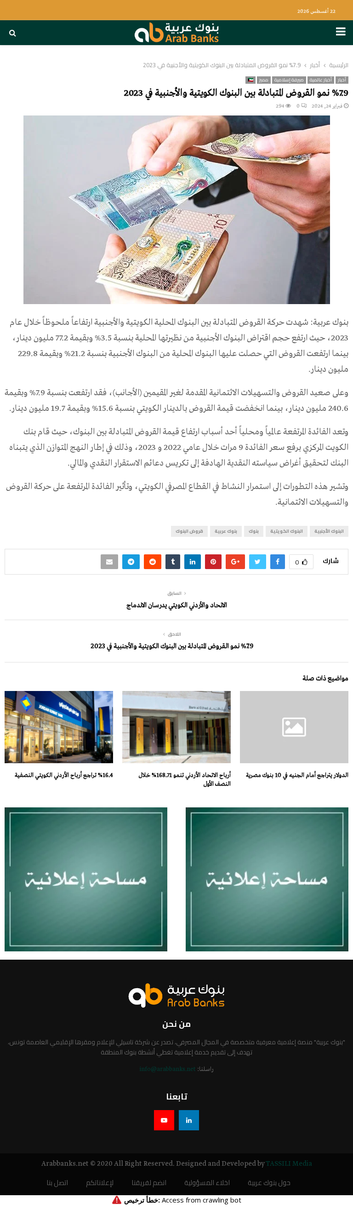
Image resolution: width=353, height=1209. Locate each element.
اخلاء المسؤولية (207, 1183)
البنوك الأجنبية (329, 531)
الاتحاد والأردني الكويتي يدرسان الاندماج (176, 605)
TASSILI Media (289, 1164)
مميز (263, 80)
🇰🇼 (250, 80)
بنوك (254, 531)
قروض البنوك (189, 531)
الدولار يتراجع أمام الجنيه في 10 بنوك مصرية (297, 775)
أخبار (342, 80)
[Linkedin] (189, 1120)
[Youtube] (164, 1120)
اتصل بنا (57, 1183)
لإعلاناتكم (100, 1183)
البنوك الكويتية (286, 531)
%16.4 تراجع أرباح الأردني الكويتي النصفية (64, 775)
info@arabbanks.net (167, 1069)
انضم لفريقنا (148, 1183)
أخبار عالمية (321, 80)
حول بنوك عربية (269, 1183)
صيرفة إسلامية (289, 80)
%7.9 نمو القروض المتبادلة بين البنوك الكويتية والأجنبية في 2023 (172, 646)
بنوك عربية (226, 531)
